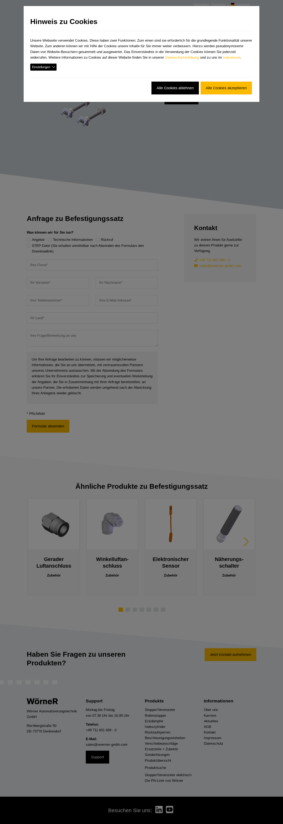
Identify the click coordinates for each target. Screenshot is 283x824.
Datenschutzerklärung (182, 57)
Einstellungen (41, 67)
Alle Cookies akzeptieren (226, 88)
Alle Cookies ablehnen (175, 88)
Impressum (231, 57)
